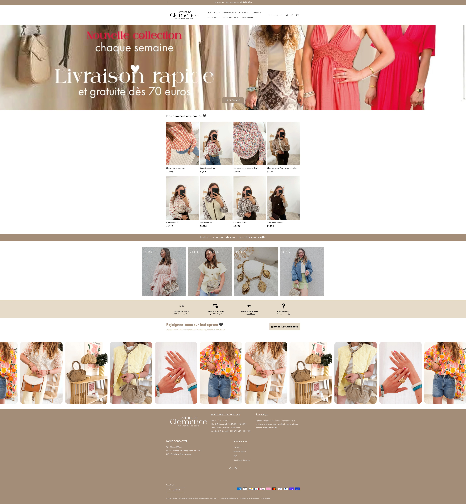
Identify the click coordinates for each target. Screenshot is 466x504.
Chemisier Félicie (239, 222)
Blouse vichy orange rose (175, 168)
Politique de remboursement (249, 498)
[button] (229, 12)
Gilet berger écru (206, 222)
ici (289, 314)
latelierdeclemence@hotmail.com (184, 450)
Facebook (175, 454)
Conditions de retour (241, 460)
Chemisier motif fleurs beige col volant (282, 168)
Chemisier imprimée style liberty (245, 168)
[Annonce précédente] (167, 2)
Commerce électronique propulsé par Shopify (202, 498)
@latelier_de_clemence (284, 326)
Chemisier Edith (172, 222)
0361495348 (176, 447)
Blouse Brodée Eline (207, 168)
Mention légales (239, 451)
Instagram (186, 454)
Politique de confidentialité (229, 498)
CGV (235, 456)
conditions (251, 314)
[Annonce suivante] (299, 2)
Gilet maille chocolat (275, 222)
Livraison (237, 447)
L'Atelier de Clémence (179, 498)
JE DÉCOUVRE (233, 100)
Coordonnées (266, 498)
